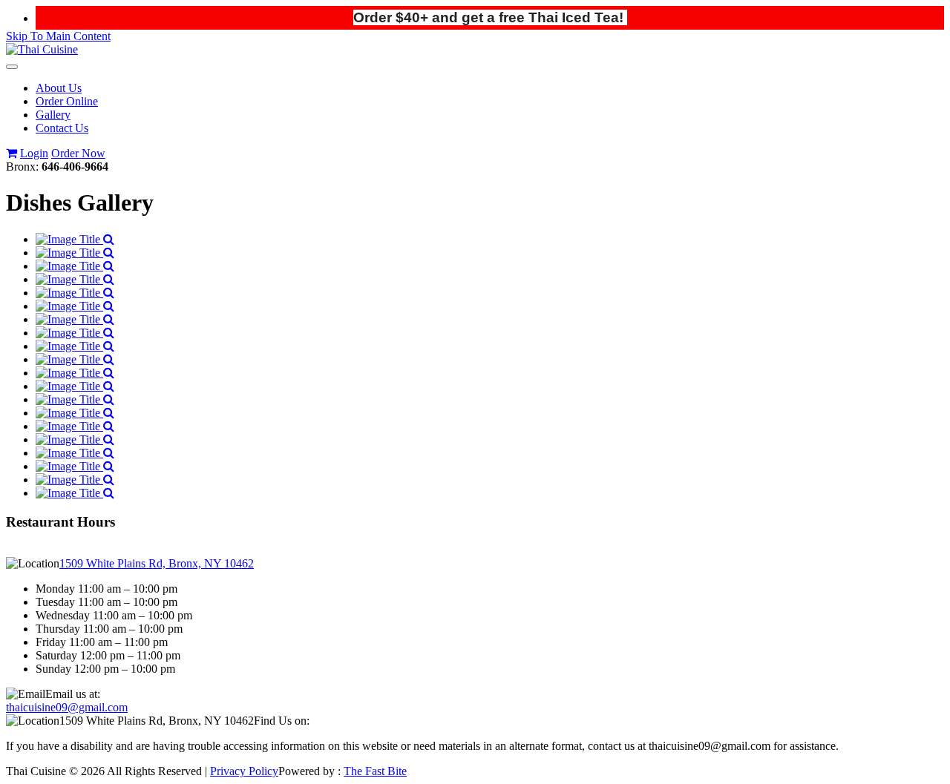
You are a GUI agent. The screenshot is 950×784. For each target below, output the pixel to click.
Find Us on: (281, 720)
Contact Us (62, 128)
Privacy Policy (244, 771)
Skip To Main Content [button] (58, 36)
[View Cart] (11, 153)
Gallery (53, 114)
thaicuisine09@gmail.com (67, 707)
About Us (59, 88)
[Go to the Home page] (42, 49)
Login (34, 153)
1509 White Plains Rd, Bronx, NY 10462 (156, 563)
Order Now (78, 153)
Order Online (67, 101)
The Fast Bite (375, 771)
